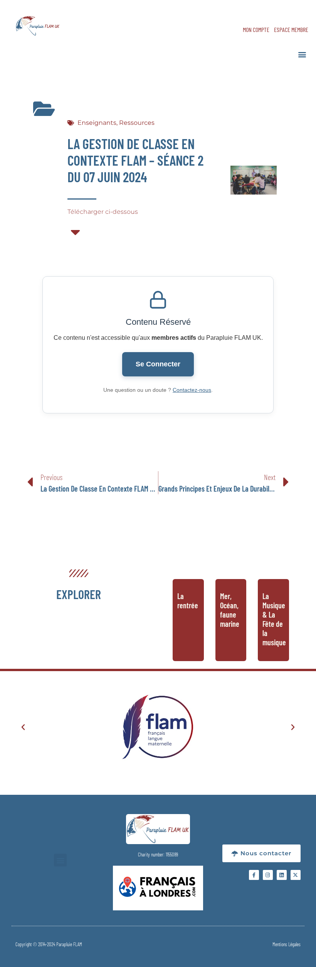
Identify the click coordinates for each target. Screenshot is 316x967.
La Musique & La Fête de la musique (274, 619)
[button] (302, 54)
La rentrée (187, 600)
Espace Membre (291, 29)
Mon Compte (256, 29)
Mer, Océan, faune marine (229, 609)
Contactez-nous (192, 390)
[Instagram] (268, 875)
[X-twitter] (296, 875)
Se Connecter (158, 364)
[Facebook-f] (254, 875)
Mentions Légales (286, 944)
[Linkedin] (282, 875)
